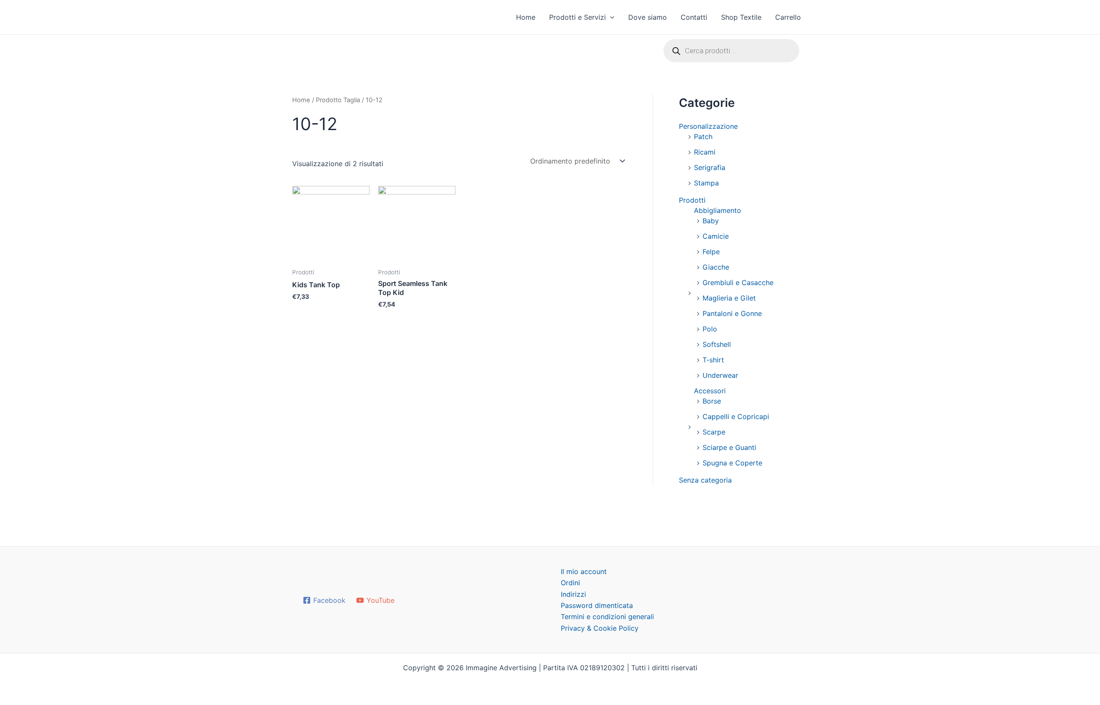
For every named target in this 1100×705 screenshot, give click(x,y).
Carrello (788, 17)
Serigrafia (709, 167)
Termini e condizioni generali (607, 616)
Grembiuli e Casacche (738, 282)
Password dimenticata (597, 605)
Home (525, 17)
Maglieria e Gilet (729, 298)
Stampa (706, 183)
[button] (610, 17)
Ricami (704, 152)
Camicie (716, 236)
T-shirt (713, 360)
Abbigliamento (717, 210)
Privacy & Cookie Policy (600, 628)
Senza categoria (705, 480)
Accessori (710, 390)
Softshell (717, 344)
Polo (710, 329)
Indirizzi (573, 594)
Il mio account (584, 571)
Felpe (711, 251)
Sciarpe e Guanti (729, 447)
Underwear (720, 375)
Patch (703, 136)
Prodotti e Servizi (577, 17)
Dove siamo (647, 17)
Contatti (694, 17)
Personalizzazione (708, 126)
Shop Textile (741, 17)
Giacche (716, 267)
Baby (711, 220)
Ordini (570, 582)
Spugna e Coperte (732, 463)
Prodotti (692, 200)
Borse (712, 401)
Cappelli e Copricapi (736, 416)
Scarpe (714, 432)
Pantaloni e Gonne (732, 313)
